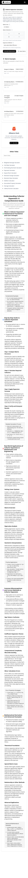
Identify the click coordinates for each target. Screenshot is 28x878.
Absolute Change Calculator (11, 175)
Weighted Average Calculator (12, 162)
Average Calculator (9, 186)
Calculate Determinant (9, 51)
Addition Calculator (9, 181)
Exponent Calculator (9, 170)
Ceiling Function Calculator (11, 188)
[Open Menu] (24, 2)
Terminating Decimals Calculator (13, 168)
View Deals (15, 143)
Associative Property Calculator (12, 183)
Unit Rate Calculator (9, 165)
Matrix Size (5, 24)
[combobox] (7, 27)
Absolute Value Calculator (11, 178)
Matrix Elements (7, 29)
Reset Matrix (23, 51)
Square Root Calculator (10, 173)
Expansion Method (7, 42)
